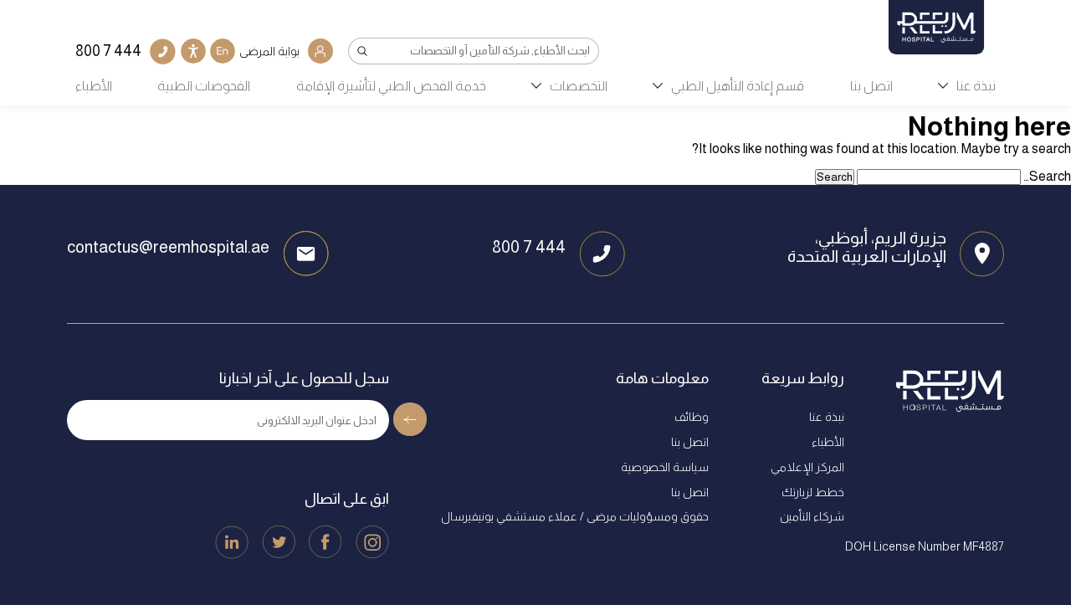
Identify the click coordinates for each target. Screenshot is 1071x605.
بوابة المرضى (269, 51)
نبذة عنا (976, 86)
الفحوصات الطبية (203, 86)
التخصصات (578, 86)
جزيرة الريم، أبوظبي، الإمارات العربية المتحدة (866, 246)
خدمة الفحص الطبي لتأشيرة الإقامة (391, 86)
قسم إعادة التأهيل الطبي (737, 86)
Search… (1047, 176)
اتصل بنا (871, 86)
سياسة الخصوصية (665, 467)
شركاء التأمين (812, 516)
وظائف (691, 416)
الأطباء (93, 86)
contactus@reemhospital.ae (168, 247)
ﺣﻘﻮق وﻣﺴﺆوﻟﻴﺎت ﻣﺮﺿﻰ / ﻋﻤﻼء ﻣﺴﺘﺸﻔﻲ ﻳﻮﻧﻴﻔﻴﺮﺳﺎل (575, 516)
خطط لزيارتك (812, 492)
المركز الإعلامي (807, 467)
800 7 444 (529, 247)
